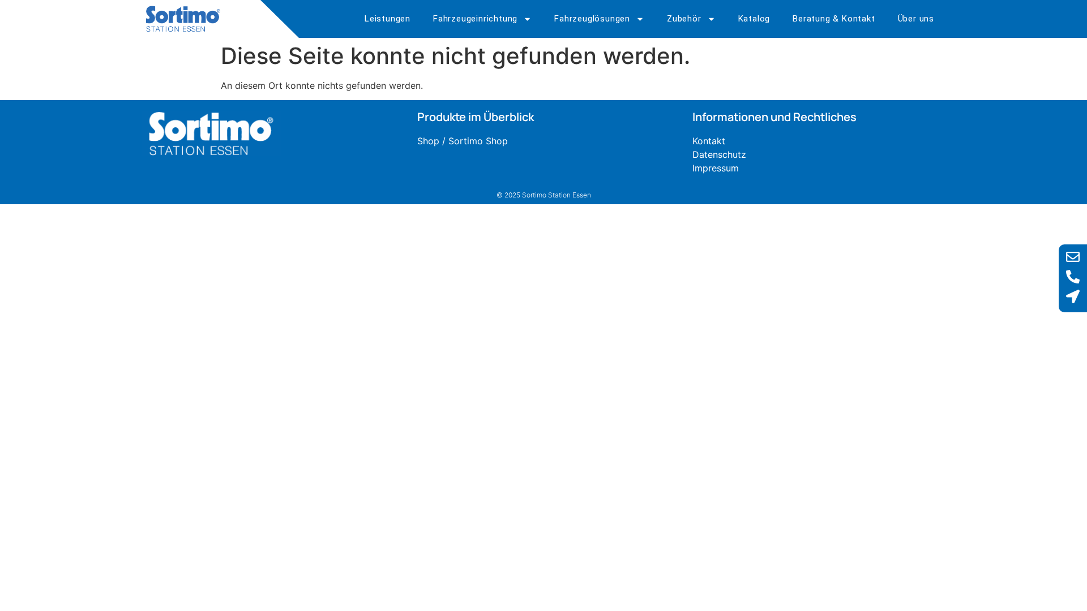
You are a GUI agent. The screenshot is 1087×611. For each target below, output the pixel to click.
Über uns (916, 19)
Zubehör (684, 19)
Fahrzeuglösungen (592, 19)
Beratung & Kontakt (834, 19)
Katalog (754, 19)
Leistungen (387, 19)
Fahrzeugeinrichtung (475, 19)
